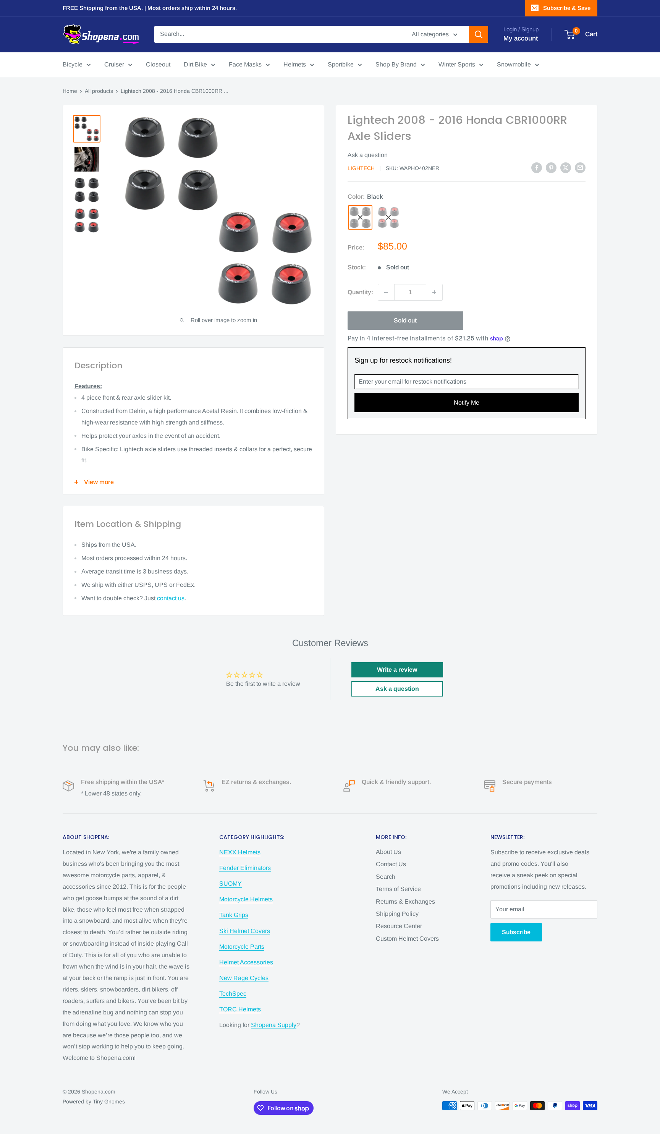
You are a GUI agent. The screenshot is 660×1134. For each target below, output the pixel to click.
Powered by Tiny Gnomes (94, 1101)
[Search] (478, 34)
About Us (388, 852)
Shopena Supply (273, 1025)
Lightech (361, 168)
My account (520, 38)
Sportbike (341, 64)
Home (70, 91)
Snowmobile (514, 64)
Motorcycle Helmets (246, 899)
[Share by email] (580, 167)
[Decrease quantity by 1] (386, 292)
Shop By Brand (396, 64)
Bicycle (72, 64)
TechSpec (232, 993)
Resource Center (399, 926)
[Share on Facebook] (536, 167)
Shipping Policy (397, 913)
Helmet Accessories (246, 962)
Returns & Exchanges (405, 901)
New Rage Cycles (244, 978)
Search (385, 876)
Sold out (405, 320)
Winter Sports (456, 64)
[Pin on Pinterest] (551, 167)
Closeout (158, 64)
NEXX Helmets (239, 852)
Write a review (397, 669)
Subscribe (516, 932)
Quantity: (360, 292)
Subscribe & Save (566, 8)
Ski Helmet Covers (244, 931)
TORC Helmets (240, 1009)
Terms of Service (398, 889)
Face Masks (245, 64)
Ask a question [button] (397, 688)
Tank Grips (233, 915)
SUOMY (230, 883)
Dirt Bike (195, 64)
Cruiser (114, 64)
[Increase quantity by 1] (434, 292)
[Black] (360, 217)
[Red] (388, 217)
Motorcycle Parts (241, 946)
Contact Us (391, 864)
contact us (170, 598)
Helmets (294, 64)
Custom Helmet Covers (407, 938)
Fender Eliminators (245, 868)
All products (99, 91)
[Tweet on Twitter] (565, 167)
